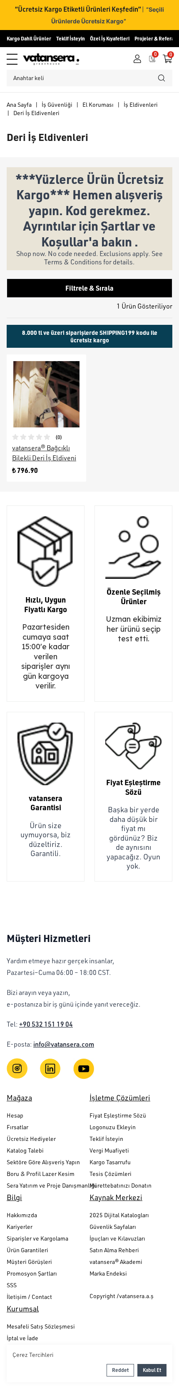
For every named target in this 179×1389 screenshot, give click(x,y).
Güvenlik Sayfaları (113, 1226)
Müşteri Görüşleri (29, 1261)
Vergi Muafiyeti (109, 1150)
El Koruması (98, 104)
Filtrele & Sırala (89, 288)
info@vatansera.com (63, 1044)
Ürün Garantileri (27, 1249)
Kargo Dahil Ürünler (29, 38)
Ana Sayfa (19, 104)
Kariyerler (19, 1226)
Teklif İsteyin (70, 38)
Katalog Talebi (25, 1150)
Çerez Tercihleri (32, 1354)
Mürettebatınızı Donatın (121, 1185)
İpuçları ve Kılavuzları (117, 1238)
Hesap (15, 1115)
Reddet (120, 1370)
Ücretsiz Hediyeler (31, 1138)
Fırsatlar (17, 1126)
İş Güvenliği (57, 104)
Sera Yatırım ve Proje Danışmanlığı (48, 1185)
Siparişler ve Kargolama (37, 1238)
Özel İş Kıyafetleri (109, 38)
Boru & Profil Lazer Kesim (41, 1173)
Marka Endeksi (108, 1273)
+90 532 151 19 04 (46, 1024)
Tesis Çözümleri (111, 1173)
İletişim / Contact (29, 1296)
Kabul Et (152, 1370)
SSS (12, 1285)
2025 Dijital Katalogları (119, 1214)
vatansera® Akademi (116, 1261)
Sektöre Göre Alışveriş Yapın (43, 1161)
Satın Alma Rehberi (114, 1249)
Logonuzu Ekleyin (113, 1126)
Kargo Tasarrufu (110, 1161)
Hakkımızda (22, 1214)
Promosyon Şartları (32, 1273)
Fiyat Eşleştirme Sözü (118, 1115)
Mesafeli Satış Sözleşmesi (41, 1326)
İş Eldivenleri (141, 104)
